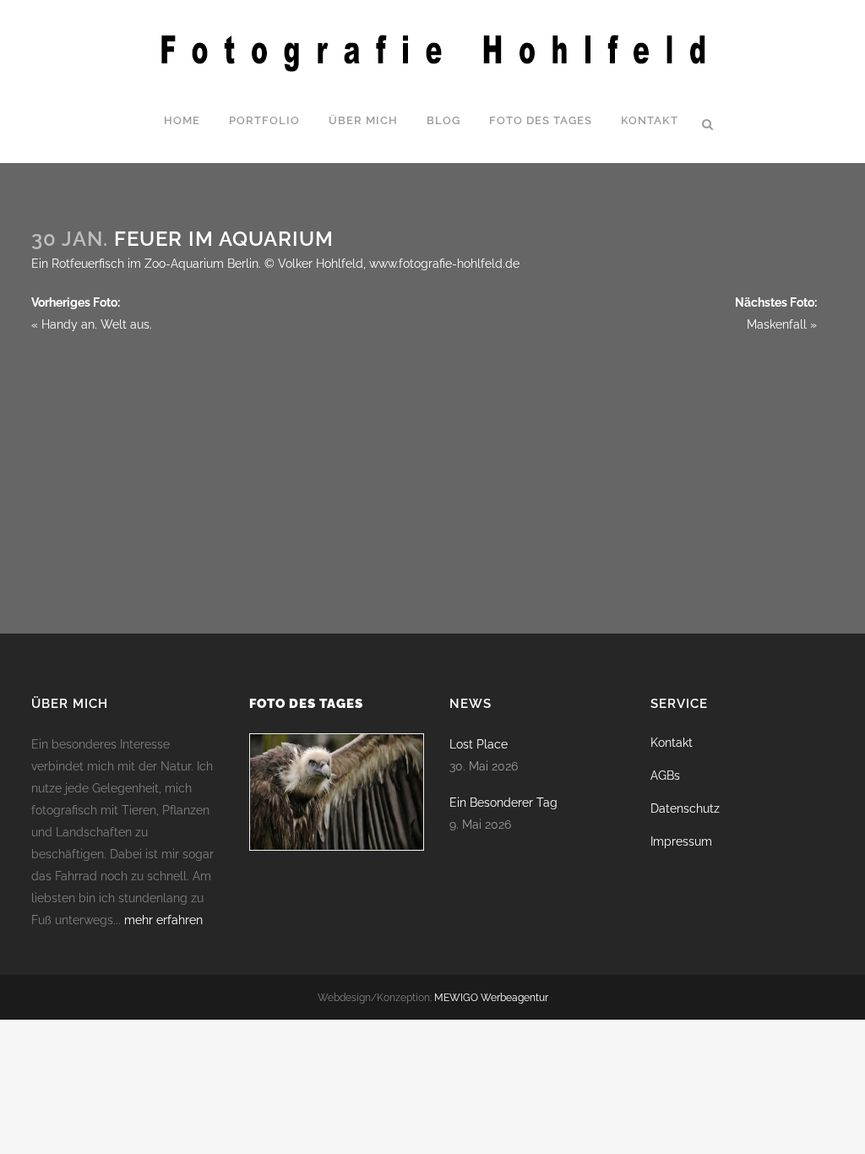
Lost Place (478, 744)
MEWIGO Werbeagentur (491, 998)
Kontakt (671, 742)
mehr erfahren (163, 920)
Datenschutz (685, 808)
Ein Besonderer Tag (503, 802)
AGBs (665, 775)
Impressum (681, 841)
